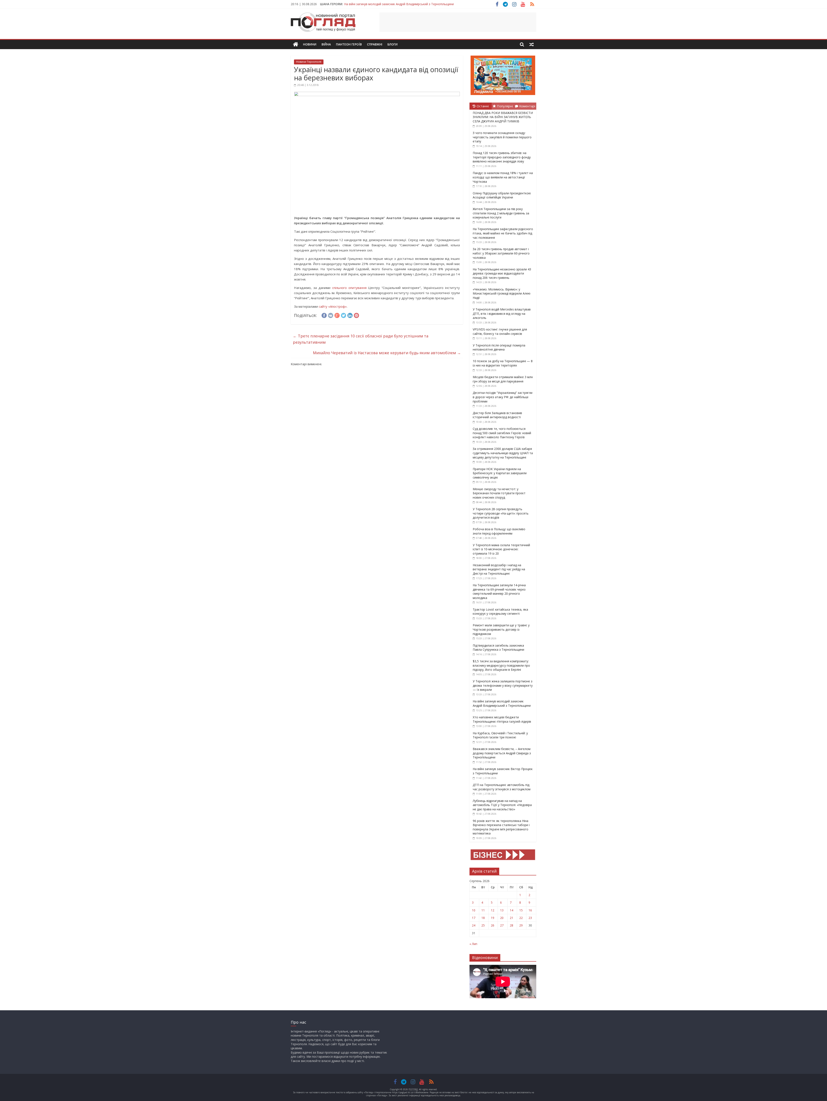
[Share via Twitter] (343, 315)
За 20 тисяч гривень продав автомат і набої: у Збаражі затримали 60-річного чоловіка (501, 253)
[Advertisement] (457, 22)
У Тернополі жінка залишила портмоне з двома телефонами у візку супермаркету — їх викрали (503, 685)
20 (502, 918)
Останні (483, 106)
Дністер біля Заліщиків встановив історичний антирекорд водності (497, 415)
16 (530, 910)
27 (502, 925)
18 (483, 918)
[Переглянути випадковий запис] (531, 44)
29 (521, 925)
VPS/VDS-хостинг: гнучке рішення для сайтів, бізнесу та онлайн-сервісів (500, 331)
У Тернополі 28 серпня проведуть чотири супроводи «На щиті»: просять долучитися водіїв (501, 513)
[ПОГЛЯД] (295, 44)
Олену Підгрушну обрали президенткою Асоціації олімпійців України (502, 195)
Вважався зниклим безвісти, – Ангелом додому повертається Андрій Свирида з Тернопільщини (414, 4)
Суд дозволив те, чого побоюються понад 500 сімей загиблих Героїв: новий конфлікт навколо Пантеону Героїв (502, 433)
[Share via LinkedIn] (350, 315)
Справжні (374, 44)
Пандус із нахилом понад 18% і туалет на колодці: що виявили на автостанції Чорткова (503, 177)
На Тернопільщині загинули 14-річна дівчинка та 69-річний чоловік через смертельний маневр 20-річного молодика (499, 591)
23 (530, 918)
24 (473, 925)
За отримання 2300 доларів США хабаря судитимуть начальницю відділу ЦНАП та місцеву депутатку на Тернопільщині (503, 453)
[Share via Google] (337, 315)
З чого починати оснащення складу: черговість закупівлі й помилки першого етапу (502, 137)
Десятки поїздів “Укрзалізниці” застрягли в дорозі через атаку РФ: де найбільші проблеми (502, 397)
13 (502, 910)
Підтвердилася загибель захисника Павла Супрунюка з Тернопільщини (498, 647)
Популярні (505, 106)
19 (492, 918)
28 (511, 925)
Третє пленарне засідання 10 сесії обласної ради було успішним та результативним (360, 339)
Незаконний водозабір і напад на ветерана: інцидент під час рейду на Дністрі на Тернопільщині (499, 569)
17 (473, 918)
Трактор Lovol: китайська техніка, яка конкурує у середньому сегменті (500, 611)
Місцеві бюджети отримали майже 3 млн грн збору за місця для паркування (503, 379)
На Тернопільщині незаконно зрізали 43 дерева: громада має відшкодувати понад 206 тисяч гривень (502, 273)
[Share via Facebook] (324, 315)
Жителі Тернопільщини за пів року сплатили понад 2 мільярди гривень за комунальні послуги (501, 213)
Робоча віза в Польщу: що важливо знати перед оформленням (499, 531)
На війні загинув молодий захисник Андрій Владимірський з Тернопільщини (502, 703)
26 (492, 925)
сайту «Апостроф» (333, 306)
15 (521, 910)
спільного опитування (348, 287)
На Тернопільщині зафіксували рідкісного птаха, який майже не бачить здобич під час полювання (503, 233)
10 (473, 910)
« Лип (473, 944)
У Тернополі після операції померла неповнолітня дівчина (499, 347)
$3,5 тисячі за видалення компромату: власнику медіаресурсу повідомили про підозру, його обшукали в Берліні (501, 665)
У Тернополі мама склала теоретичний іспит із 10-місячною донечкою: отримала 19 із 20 (501, 549)
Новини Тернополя (308, 62)
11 (483, 910)
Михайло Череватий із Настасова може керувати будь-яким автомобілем (387, 352)
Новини (309, 44)
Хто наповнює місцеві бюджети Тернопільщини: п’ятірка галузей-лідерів (502, 719)
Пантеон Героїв (349, 44)
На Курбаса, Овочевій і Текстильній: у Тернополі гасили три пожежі (500, 735)
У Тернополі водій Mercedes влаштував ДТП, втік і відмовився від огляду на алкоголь (502, 313)
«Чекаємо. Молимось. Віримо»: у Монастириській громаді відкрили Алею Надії (501, 293)
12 (492, 910)
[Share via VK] (330, 315)
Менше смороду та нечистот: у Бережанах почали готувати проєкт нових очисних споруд (499, 493)
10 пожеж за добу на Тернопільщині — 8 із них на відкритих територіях (503, 363)
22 (521, 918)
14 (511, 910)
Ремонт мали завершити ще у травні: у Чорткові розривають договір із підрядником (501, 629)
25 (483, 925)
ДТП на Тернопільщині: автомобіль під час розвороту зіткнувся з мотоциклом (501, 787)
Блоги (392, 44)
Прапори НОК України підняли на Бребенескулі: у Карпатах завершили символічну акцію (500, 473)
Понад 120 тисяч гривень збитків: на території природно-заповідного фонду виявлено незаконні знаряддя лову (502, 157)
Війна (326, 44)
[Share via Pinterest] (356, 315)
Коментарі (527, 106)
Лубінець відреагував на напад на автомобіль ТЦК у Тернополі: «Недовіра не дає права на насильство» (502, 805)
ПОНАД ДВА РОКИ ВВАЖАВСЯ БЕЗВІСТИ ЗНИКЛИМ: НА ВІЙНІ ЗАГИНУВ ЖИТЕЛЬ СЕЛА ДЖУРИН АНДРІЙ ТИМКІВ (503, 117)
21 (511, 918)
